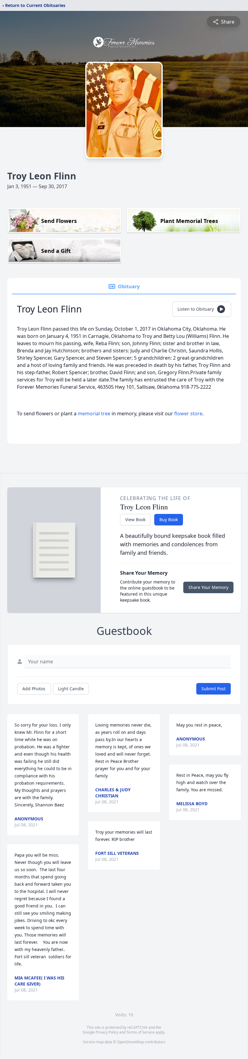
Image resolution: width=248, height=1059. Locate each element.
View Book (135, 519)
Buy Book (168, 519)
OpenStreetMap (130, 1041)
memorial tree (94, 413)
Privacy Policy (107, 1032)
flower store (188, 413)
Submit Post (213, 688)
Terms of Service (140, 1032)
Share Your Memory (208, 587)
